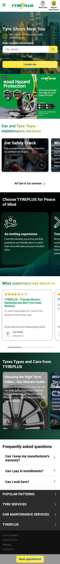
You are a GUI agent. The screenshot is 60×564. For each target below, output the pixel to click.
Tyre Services (14, 504)
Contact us (8, 549)
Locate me (30, 64)
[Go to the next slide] (54, 97)
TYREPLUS (10, 524)
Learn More (30, 70)
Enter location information (18, 43)
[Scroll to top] (51, 557)
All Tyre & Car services (28, 183)
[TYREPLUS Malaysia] (22, 6)
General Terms (9, 540)
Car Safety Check (20, 143)
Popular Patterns (18, 494)
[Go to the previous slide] (5, 97)
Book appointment (30, 559)
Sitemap (6, 544)
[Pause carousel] (4, 78)
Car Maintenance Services (25, 514)
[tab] (20, 116)
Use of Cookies (10, 535)
